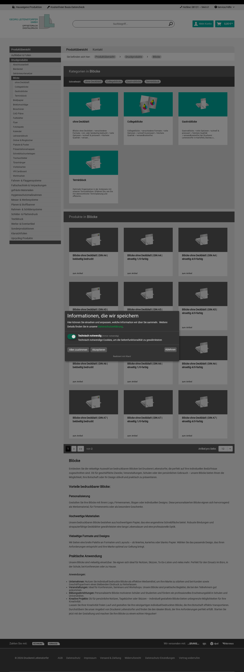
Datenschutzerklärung (110, 326)
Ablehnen (170, 349)
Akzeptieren (98, 349)
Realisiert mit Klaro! (122, 356)
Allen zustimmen (78, 349)
